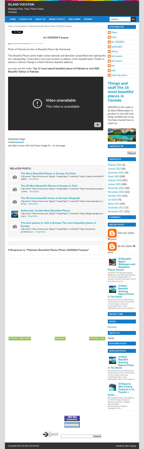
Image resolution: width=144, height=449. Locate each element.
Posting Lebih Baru (19, 338)
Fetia (113, 37)
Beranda (60, 338)
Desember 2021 (116, 172)
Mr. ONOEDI (117, 42)
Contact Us (25, 19)
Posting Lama (97, 338)
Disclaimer (74, 19)
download (18, 142)
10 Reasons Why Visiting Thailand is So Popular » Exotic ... (121, 389)
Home (13, 19)
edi (112, 65)
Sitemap (88, 19)
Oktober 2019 (115, 196)
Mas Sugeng (130, 446)
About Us (40, 19)
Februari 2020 (115, 180)
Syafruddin (116, 46)
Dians (114, 32)
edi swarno (116, 56)
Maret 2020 (113, 176)
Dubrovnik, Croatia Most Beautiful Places (45, 210)
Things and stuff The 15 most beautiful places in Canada (120, 91)
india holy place (119, 75)
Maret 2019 (113, 203)
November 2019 (116, 192)
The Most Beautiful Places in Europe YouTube (48, 173)
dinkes (114, 51)
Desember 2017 (116, 207)
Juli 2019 (112, 199)
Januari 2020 (114, 184)
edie (113, 70)
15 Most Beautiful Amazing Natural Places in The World (121, 291)
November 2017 (116, 211)
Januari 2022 (114, 168)
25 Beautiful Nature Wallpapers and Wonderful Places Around (121, 264)
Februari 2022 (115, 165)
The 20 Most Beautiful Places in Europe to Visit (49, 185)
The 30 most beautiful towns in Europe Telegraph (50, 198)
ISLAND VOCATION (21, 4)
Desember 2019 (116, 188)
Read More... (34, 179)
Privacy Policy (57, 19)
